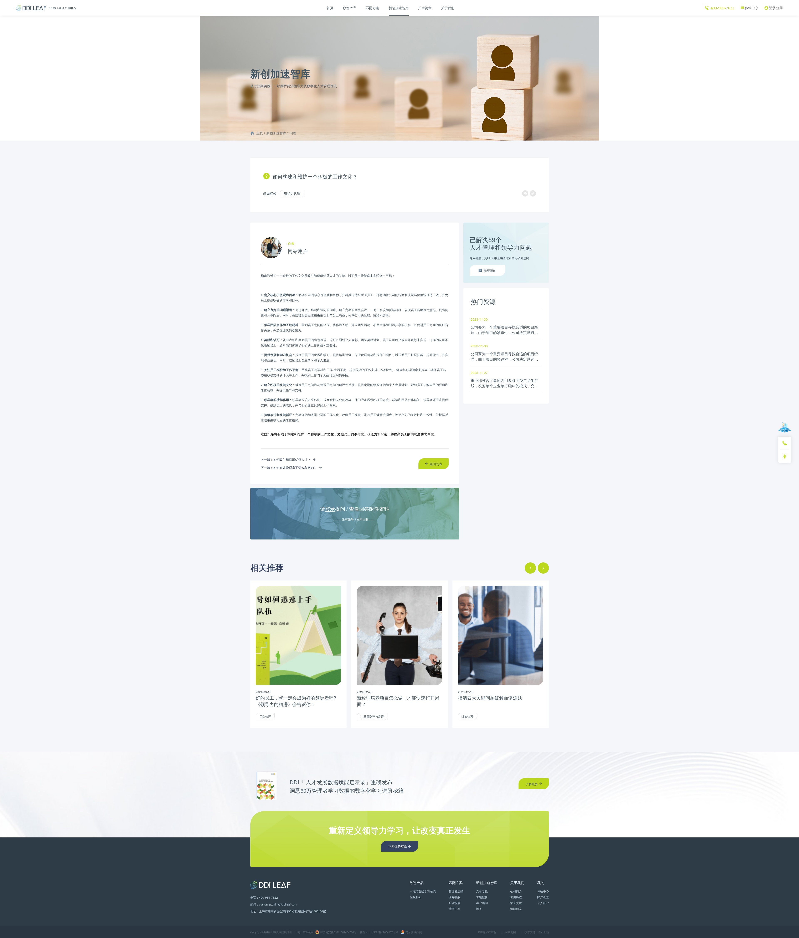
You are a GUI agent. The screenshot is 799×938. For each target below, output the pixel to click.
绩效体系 (467, 716)
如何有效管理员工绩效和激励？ (295, 467)
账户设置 (543, 897)
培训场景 (454, 903)
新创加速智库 (399, 7)
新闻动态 (516, 909)
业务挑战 (454, 897)
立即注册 (362, 519)
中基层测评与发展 (372, 716)
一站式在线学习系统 (422, 891)
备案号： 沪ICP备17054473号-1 (379, 932)
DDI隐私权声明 (487, 932)
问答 (293, 133)
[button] (530, 568)
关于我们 (447, 7)
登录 (330, 509)
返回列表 (436, 464)
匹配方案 (372, 7)
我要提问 (490, 270)
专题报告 (482, 897)
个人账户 (543, 903)
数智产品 (349, 7)
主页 (259, 133)
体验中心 (751, 8)
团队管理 (265, 716)
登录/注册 (776, 8)
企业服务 (415, 897)
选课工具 (454, 909)
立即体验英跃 (397, 846)
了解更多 (531, 784)
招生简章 (425, 7)
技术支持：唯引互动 (537, 932)
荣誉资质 (516, 903)
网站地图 (510, 932)
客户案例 (482, 903)
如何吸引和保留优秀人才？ (292, 459)
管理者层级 (456, 891)
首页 (330, 7)
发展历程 (516, 897)
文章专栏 (482, 891)
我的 (540, 882)
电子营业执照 (414, 932)
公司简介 (516, 891)
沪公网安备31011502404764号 (338, 932)
